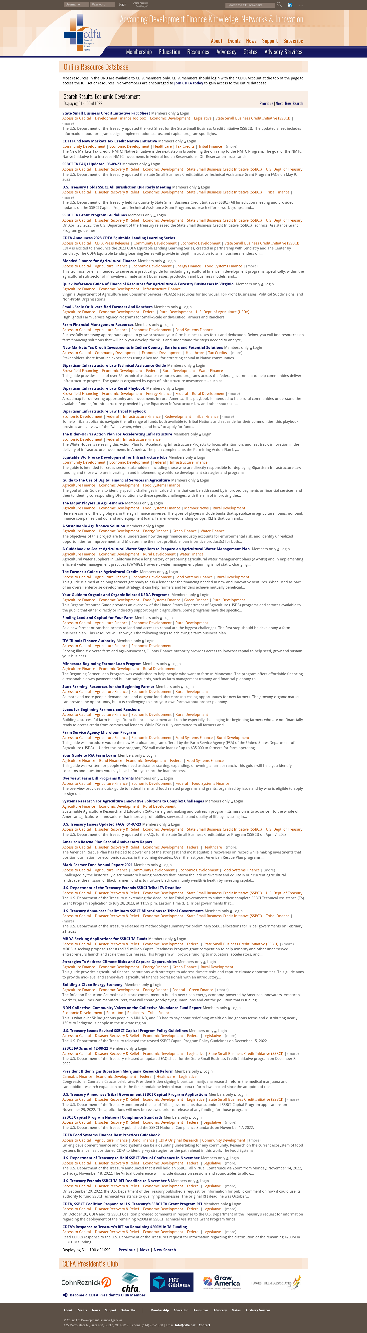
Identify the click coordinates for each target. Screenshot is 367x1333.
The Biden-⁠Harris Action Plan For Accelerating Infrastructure (117, 434)
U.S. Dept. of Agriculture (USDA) (222, 312)
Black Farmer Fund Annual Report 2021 (97, 865)
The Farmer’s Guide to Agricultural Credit (100, 572)
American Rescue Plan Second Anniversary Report (107, 842)
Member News (196, 508)
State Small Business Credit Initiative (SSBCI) (252, 119)
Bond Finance (110, 761)
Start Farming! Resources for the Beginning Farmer (108, 687)
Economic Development (170, 119)
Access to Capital (76, 119)
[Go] (279, 4)
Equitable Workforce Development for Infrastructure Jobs (114, 458)
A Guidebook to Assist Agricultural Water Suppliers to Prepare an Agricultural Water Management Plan (156, 549)
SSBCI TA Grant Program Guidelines (94, 215)
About (216, 40)
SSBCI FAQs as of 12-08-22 (85, 1049)
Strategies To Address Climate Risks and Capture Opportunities (119, 962)
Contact (204, 1325)
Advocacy (226, 52)
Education (170, 52)
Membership (139, 52)
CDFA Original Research (178, 1141)
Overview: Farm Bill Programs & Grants (98, 779)
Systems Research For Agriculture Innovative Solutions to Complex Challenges (133, 801)
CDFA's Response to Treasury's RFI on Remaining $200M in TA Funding (124, 1227)
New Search (294, 103)
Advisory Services (284, 52)
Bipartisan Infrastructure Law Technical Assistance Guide (114, 366)
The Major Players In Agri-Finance (93, 503)
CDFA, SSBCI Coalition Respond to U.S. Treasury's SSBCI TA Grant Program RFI (132, 1204)
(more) (68, 124)
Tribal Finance (210, 147)
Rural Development (176, 312)
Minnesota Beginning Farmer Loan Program (102, 664)
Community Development (83, 147)
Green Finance (185, 531)
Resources (198, 52)
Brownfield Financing (80, 371)
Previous (266, 103)
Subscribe (293, 40)
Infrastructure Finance (162, 289)
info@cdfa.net (185, 1325)
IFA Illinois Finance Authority (88, 641)
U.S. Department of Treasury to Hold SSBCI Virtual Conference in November (131, 1158)
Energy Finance (188, 266)
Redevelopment (178, 417)
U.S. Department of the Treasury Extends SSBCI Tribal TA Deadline (122, 888)
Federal (149, 312)
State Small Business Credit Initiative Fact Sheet (106, 114)
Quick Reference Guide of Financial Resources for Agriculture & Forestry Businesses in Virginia (148, 284)
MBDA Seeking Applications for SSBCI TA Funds (104, 939)
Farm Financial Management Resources (98, 325)
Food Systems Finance (223, 266)
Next (279, 103)
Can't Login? (142, 6)
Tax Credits (185, 147)
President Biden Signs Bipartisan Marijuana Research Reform (118, 1072)
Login (122, 4)
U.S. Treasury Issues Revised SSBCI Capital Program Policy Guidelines (125, 1031)
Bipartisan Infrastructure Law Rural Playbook (103, 389)
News (251, 40)
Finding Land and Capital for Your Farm (98, 618)
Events (234, 40)
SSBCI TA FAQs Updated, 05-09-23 (91, 164)
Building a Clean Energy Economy (92, 985)
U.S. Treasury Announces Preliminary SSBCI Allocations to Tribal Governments (132, 911)
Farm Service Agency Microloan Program (99, 733)
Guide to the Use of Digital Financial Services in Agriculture (116, 481)
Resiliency (135, 1013)
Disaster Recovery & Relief (117, 170)
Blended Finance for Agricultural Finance (99, 261)
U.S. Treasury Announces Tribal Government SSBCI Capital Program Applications (134, 1095)
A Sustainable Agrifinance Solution (93, 526)
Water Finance (211, 371)
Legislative (202, 119)
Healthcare (162, 147)
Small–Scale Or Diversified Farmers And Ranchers (107, 307)
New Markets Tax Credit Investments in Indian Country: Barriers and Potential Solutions (142, 348)
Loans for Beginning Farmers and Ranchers (101, 710)
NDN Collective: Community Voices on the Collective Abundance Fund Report (131, 1008)
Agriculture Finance (111, 266)
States (251, 52)
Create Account (140, 3)
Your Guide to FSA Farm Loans (89, 756)
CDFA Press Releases (112, 243)
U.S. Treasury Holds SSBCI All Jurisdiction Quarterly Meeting (116, 187)
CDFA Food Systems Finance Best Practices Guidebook (111, 1135)
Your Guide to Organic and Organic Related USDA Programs (116, 595)
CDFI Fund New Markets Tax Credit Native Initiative (109, 141)
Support (270, 40)
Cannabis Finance (77, 1077)
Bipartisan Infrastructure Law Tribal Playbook (104, 412)
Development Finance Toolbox (120, 119)
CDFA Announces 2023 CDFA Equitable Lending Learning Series (118, 238)
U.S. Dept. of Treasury (284, 170)
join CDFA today (188, 83)
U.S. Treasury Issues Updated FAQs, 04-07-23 (101, 825)
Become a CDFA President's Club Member (108, 1295)
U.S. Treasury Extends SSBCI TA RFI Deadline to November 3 (116, 1181)
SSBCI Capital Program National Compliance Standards (112, 1118)
